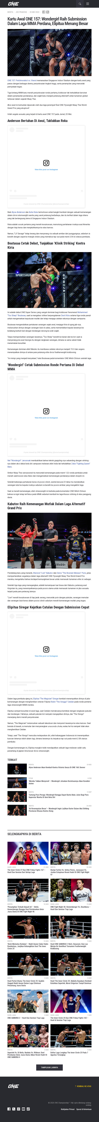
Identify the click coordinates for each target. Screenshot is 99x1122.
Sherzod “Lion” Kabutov (43, 573)
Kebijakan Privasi (67, 1109)
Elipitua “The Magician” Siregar (46, 699)
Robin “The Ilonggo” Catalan (62, 702)
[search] (80, 4)
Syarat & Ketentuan (84, 1109)
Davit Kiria (65, 315)
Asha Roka (33, 212)
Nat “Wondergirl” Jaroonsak (19, 460)
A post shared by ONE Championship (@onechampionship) (46, 204)
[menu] (88, 4)
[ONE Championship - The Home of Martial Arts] (13, 4)
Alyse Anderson (18, 212)
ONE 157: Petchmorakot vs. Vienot (21, 80)
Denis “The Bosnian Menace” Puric (71, 573)
